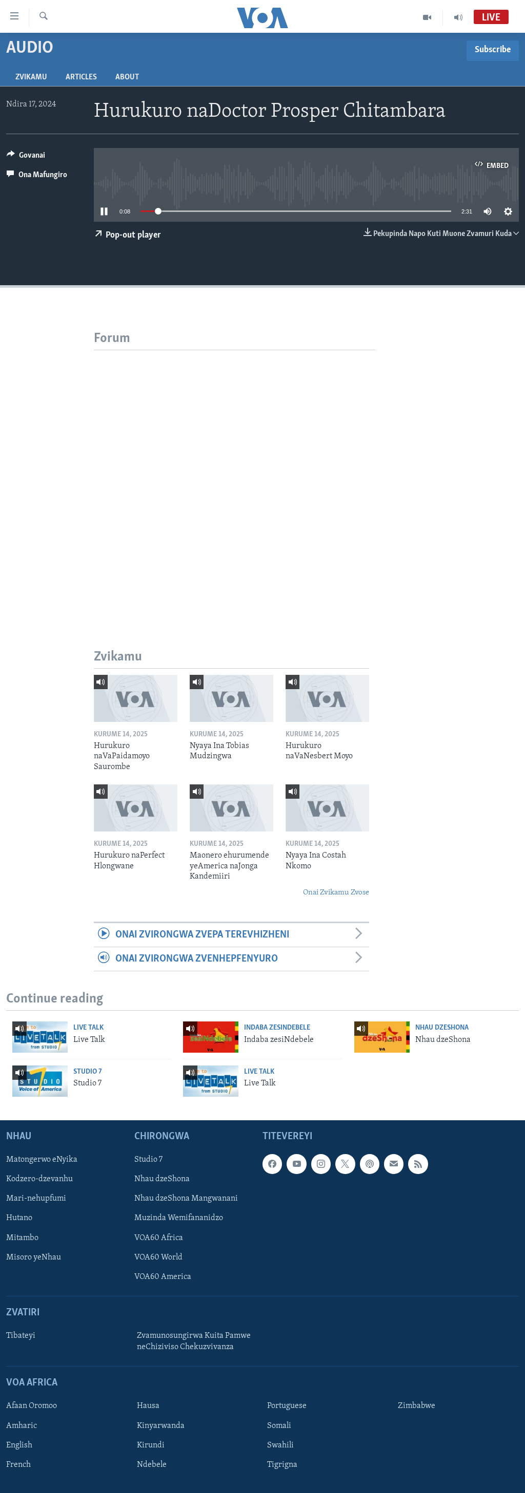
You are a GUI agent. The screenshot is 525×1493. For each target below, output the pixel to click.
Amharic (21, 1426)
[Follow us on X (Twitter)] (345, 1164)
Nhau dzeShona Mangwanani (186, 1199)
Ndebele (152, 1465)
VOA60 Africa (158, 1238)
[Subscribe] (393, 1164)
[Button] (26, 157)
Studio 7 (87, 1072)
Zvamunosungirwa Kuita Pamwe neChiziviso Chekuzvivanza (194, 1341)
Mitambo (22, 1238)
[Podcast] (369, 1164)
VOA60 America (162, 1277)
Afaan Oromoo (31, 1406)
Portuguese (287, 1406)
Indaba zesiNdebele (277, 1028)
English (19, 1445)
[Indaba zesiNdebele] (210, 1037)
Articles (81, 77)
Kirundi (151, 1445)
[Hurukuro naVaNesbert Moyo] (327, 698)
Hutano (19, 1218)
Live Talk (88, 1028)
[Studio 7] (40, 1081)
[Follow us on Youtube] (296, 1164)
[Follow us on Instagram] (321, 1164)
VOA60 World (158, 1257)
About (127, 77)
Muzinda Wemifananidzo (178, 1218)
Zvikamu (31, 77)
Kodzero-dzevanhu (39, 1180)
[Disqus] (234, 478)
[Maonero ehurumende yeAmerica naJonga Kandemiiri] (231, 807)
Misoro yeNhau (33, 1257)
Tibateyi (20, 1336)
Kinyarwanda (161, 1426)
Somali (279, 1426)
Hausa (148, 1406)
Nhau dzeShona (442, 1028)
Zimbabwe (416, 1406)
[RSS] (418, 1164)
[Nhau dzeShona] (382, 1037)
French (18, 1465)
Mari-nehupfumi (36, 1199)
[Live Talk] (40, 1037)
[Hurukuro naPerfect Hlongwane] (135, 807)
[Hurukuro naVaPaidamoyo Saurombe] (135, 698)
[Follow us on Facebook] (272, 1164)
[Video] (427, 17)
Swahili (280, 1445)
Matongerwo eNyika (41, 1160)
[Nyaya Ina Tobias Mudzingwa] (231, 698)
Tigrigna (282, 1465)
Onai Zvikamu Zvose (336, 893)
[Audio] (458, 17)
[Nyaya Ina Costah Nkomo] (327, 807)
